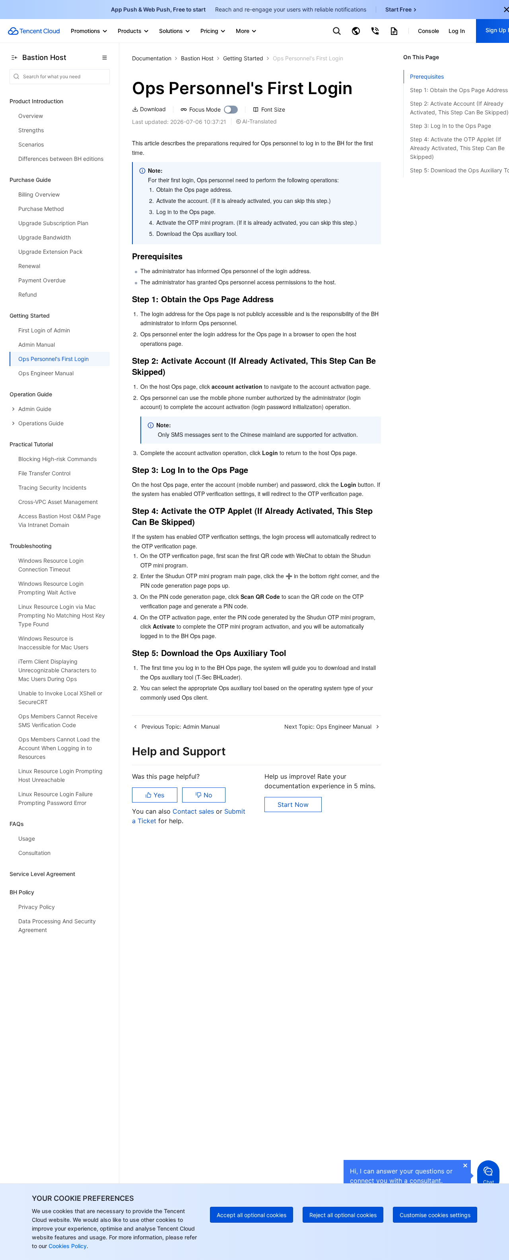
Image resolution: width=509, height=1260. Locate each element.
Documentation (151, 58)
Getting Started (243, 58)
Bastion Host (197, 58)
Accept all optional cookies (251, 1215)
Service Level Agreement (42, 873)
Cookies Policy (67, 1246)
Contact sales (194, 811)
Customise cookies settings (435, 1215)
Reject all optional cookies (343, 1215)
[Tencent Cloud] (34, 31)
